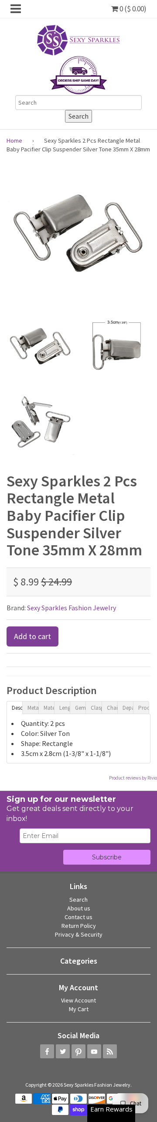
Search (78, 899)
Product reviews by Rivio (133, 778)
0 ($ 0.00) (132, 9)
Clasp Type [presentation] (96, 708)
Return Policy (78, 926)
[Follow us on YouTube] (94, 1051)
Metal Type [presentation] (32, 708)
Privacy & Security (78, 934)
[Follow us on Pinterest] (78, 1051)
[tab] (14, 707)
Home (14, 140)
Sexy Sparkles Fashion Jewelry (71, 607)
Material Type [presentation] (49, 708)
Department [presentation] (128, 708)
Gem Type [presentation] (80, 708)
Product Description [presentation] (143, 708)
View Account (78, 1000)
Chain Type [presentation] (112, 708)
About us (78, 908)
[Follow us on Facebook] (47, 1051)
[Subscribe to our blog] (110, 1051)
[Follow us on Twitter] (63, 1051)
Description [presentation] (17, 708)
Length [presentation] (64, 708)
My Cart (79, 1009)
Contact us (78, 917)
